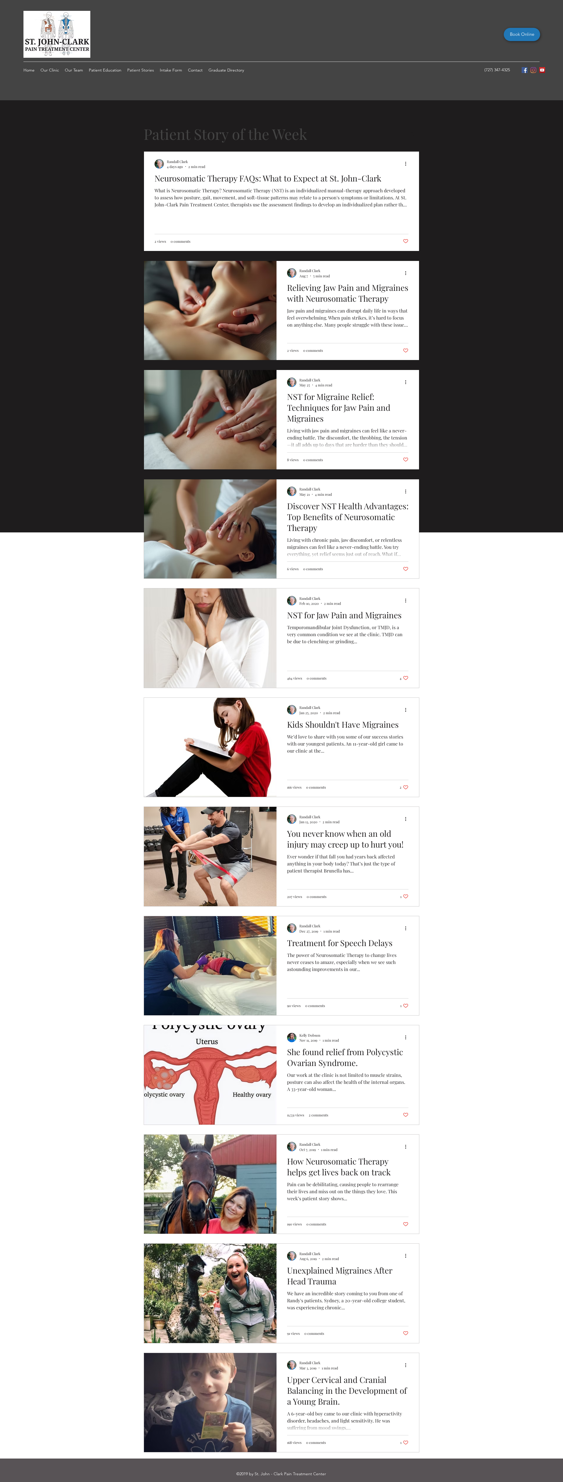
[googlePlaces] (542, 70)
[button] (412, 134)
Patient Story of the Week (225, 134)
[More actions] (407, 163)
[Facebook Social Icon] (525, 70)
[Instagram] (533, 70)
